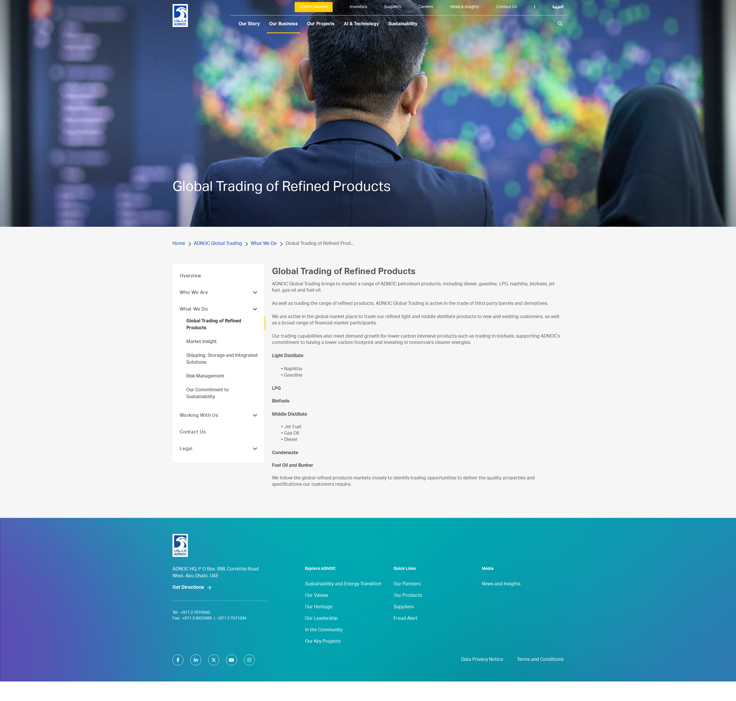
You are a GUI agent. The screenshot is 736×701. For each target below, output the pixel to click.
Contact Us (506, 7)
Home (178, 244)
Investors (358, 7)
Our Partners (407, 584)
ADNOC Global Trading (218, 244)
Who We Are (194, 293)
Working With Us (199, 416)
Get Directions (188, 588)
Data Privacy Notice (482, 660)
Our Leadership (321, 619)
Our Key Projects (322, 642)
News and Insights (501, 584)
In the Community (323, 630)
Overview (190, 276)
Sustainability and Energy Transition (343, 584)
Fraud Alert (405, 619)
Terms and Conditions (540, 660)
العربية (558, 7)
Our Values (316, 596)
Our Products (408, 596)
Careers (425, 7)
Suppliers (392, 7)
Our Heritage (318, 607)
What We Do (264, 244)
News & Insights (464, 7)
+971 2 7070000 (195, 613)
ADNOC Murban (313, 7)
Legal (186, 449)
